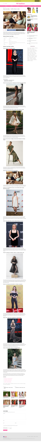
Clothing (15, 383)
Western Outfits (8, 384)
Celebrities (5, 7)
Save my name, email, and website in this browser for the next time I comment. (11, 425)
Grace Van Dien (21, 383)
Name (4, 420)
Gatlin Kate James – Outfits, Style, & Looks (8, 378)
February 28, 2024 (32, 17)
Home (3, 7)
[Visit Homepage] (20, 3)
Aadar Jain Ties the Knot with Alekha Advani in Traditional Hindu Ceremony (22, 406)
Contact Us (37, 436)
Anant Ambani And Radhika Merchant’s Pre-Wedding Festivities (33, 35)
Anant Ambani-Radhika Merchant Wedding (32, 40)
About (27, 436)
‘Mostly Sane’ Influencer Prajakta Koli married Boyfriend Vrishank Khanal (6, 406)
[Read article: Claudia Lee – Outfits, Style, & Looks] (29, 20)
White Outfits (29, 60)
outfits (4, 384)
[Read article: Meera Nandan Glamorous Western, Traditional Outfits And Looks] (29, 16)
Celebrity (6, 383)
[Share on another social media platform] (25, 30)
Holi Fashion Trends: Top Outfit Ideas (14, 397)
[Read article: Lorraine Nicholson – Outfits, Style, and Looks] (6, 394)
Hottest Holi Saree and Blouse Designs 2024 (22, 397)
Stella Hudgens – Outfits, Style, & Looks (8, 379)
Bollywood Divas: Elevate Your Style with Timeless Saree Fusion (14, 406)
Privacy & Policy (32, 436)
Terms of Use (35, 436)
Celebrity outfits (12, 383)
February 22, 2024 (32, 20)
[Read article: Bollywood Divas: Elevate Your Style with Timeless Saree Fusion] (14, 402)
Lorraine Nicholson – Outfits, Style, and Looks (6, 397)
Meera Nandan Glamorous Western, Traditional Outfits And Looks (34, 16)
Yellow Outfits (31, 60)
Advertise (29, 436)
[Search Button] (37, 3)
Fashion (19, 383)
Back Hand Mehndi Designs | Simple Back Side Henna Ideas (31, 33)
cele (4, 383)
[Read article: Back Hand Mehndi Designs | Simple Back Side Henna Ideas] (32, 27)
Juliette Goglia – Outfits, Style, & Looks (8, 380)
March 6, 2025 (12, 398)
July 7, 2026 (4, 398)
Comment (4, 413)
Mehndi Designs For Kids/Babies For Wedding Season (33, 38)
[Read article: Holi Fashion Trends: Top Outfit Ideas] (14, 394)
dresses (17, 383)
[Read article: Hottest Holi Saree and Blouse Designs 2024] (22, 394)
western (6, 384)
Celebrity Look (9, 383)
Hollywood (24, 383)
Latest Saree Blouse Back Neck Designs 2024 (33, 43)
